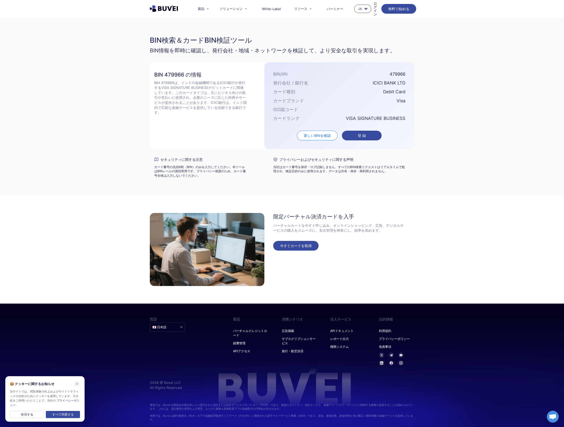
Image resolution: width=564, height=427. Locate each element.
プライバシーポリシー (394, 339)
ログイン (375, 9)
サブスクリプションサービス (299, 341)
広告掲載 (288, 331)
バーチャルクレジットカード (250, 333)
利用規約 (385, 331)
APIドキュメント (342, 331)
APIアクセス (241, 351)
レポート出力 (339, 339)
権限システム (339, 346)
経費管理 (239, 343)
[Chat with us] (553, 417)
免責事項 (385, 346)
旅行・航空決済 (292, 351)
